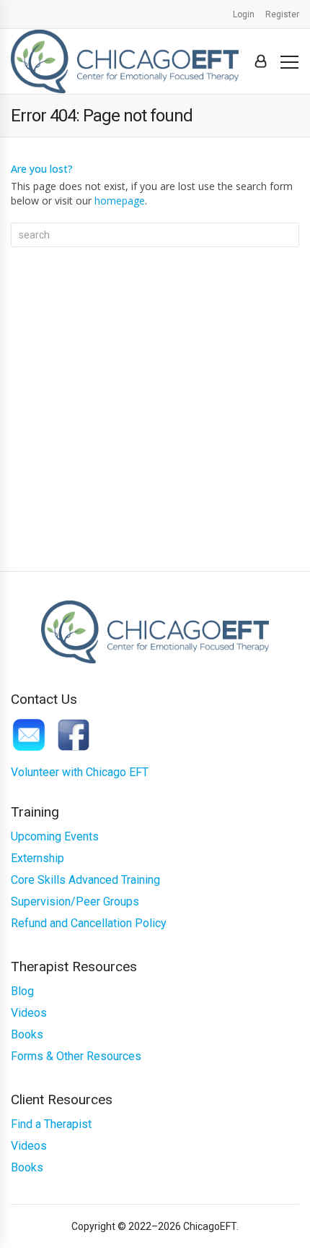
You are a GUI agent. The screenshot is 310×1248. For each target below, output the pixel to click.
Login (243, 14)
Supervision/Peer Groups (75, 901)
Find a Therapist (51, 1124)
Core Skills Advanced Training (85, 880)
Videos (29, 1013)
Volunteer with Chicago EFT (80, 772)
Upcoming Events (55, 836)
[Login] (260, 61)
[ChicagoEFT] (125, 61)
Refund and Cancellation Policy (89, 923)
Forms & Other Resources (76, 1056)
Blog (22, 991)
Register (282, 14)
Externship (37, 858)
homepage (119, 200)
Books (27, 1034)
